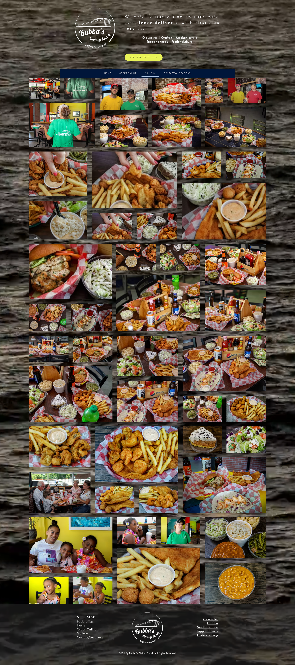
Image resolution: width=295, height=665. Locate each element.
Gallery (82, 633)
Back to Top (85, 621)
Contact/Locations (90, 637)
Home (81, 625)
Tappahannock (158, 42)
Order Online (86, 629)
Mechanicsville (186, 38)
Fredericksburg (182, 42)
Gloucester (149, 38)
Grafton (167, 38)
